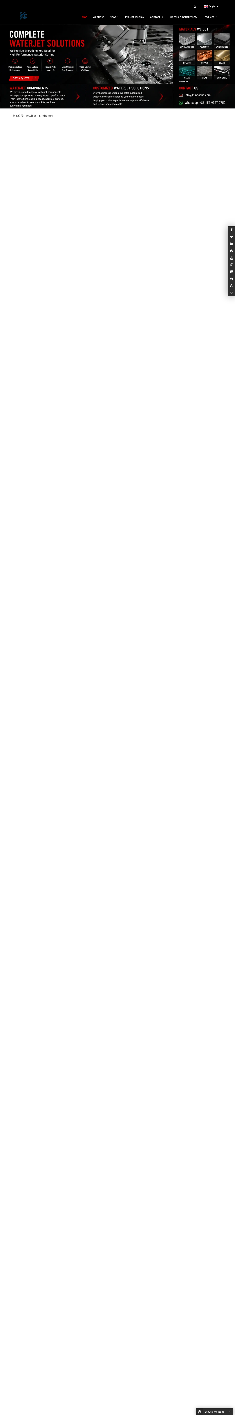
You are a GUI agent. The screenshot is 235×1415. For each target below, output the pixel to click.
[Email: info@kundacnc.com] (231, 292)
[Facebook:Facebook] (231, 229)
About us (98, 17)
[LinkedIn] (231, 243)
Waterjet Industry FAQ (183, 17)
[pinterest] (231, 250)
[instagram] (231, 257)
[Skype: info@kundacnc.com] (231, 278)
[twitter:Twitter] (231, 236)
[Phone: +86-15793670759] (231, 271)
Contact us (157, 17)
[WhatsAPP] (231, 285)
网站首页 (31, 115)
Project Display (134, 17)
